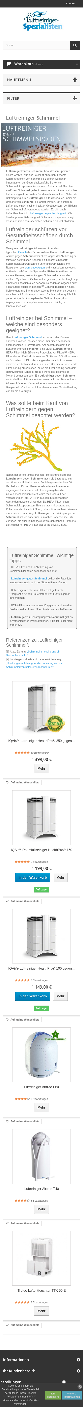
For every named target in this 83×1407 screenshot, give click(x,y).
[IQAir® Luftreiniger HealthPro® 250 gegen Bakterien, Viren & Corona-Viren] (41, 708)
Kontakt (70, 3)
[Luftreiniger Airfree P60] (41, 1054)
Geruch (22, 252)
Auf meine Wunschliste (24, 782)
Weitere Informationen (72, 1395)
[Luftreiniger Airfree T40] (41, 1156)
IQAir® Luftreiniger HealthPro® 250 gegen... (41, 741)
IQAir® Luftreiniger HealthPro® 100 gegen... (41, 968)
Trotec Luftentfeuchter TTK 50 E (42, 1290)
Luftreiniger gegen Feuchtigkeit (48, 213)
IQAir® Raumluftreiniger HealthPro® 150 (41, 850)
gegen (36, 578)
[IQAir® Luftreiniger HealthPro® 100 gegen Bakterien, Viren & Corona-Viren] (41, 936)
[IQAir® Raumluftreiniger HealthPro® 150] (41, 817)
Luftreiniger (18, 578)
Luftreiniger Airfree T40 (41, 1189)
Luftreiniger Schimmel (28, 337)
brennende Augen (35, 267)
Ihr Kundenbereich (19, 1370)
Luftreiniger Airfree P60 (41, 1087)
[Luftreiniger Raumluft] (41, 21)
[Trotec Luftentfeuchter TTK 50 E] (41, 1258)
